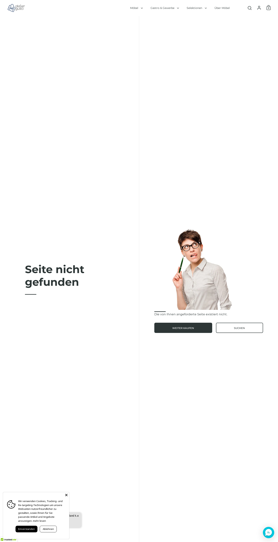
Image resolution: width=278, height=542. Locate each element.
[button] (268, 532)
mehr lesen (39, 520)
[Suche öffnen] (250, 8)
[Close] (66, 495)
